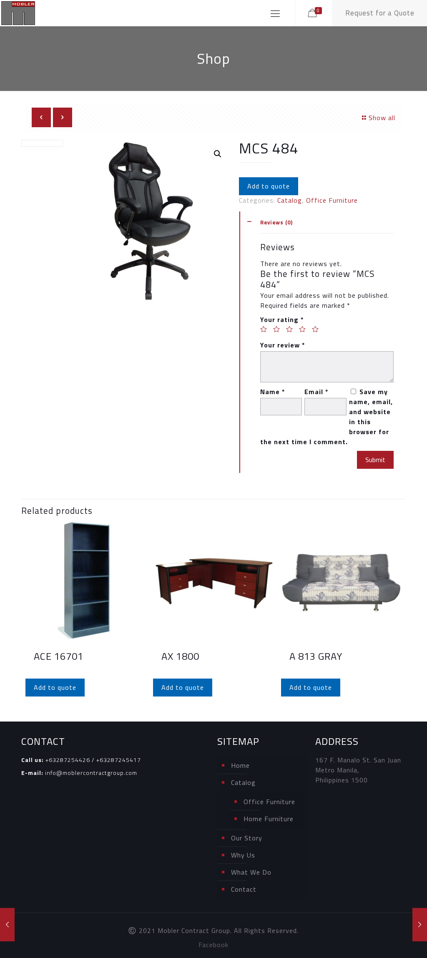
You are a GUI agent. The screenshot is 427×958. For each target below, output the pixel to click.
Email (316, 392)
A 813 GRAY (315, 656)
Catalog (289, 200)
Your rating (282, 319)
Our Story (246, 838)
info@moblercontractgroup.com (91, 772)
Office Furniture (332, 200)
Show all (382, 118)
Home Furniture (269, 819)
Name (272, 392)
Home (240, 765)
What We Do (251, 872)
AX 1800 (180, 656)
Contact (243, 889)
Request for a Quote (379, 13)
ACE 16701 (58, 656)
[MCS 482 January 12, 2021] (7, 924)
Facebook (213, 945)
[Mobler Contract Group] (18, 13)
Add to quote (268, 186)
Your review (282, 345)
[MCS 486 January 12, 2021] (419, 924)
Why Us (243, 855)
